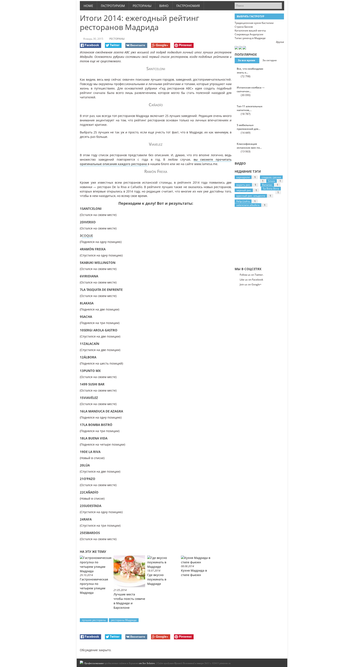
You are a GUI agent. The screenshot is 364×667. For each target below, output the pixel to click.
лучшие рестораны (94, 620)
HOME (88, 6)
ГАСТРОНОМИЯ (188, 6)
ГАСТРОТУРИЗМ (113, 6)
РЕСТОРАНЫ (142, 6)
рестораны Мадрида (123, 620)
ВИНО (164, 6)
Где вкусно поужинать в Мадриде (156, 579)
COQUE (87, 235)
